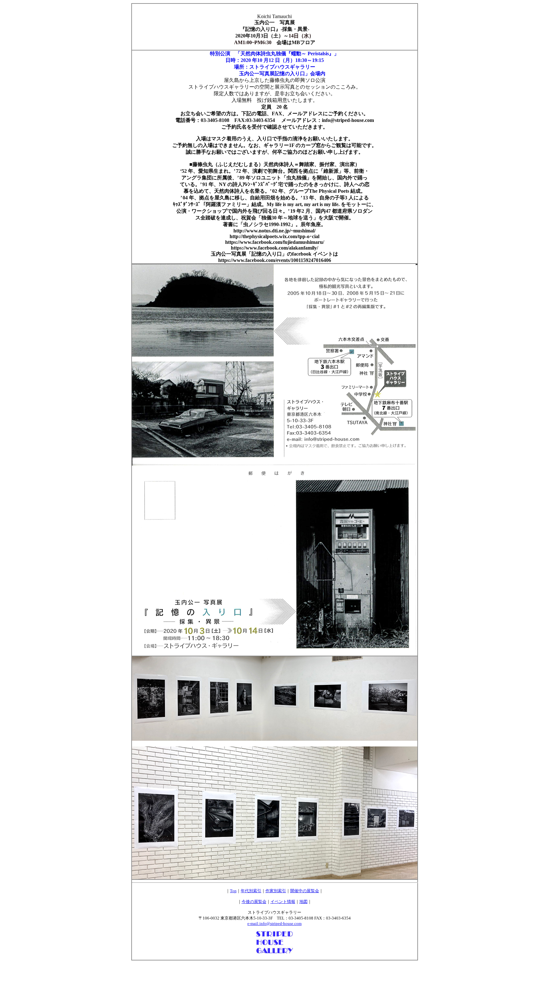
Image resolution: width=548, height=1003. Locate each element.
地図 (303, 901)
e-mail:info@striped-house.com (274, 923)
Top (233, 890)
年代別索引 (251, 890)
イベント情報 (283, 901)
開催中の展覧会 (304, 890)
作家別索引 (275, 890)
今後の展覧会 (254, 901)
